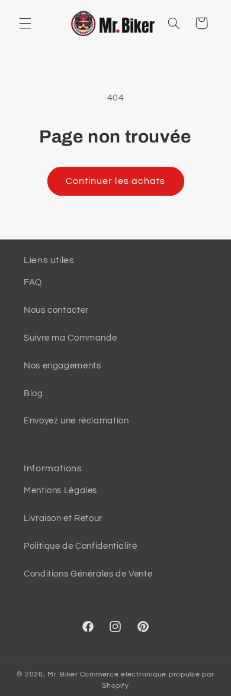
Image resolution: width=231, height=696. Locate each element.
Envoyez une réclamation (76, 420)
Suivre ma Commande (70, 338)
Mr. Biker (62, 674)
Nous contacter (56, 310)
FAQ (33, 282)
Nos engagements (62, 365)
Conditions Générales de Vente (88, 573)
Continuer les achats (115, 181)
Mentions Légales (60, 490)
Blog (33, 393)
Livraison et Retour (63, 518)
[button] (24, 23)
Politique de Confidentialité (80, 546)
